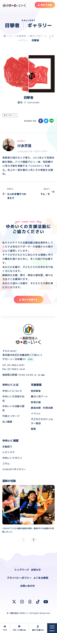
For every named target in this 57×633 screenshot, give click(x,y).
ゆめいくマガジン (12, 457)
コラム (6, 463)
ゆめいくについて (12, 390)
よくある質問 (40, 577)
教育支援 (36, 402)
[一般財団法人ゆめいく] (8, 36)
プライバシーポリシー (19, 577)
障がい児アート (39, 396)
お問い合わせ (27, 585)
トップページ (21, 569)
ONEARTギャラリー (14, 469)
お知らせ (36, 569)
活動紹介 (7, 446)
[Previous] (23, 539)
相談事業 (36, 390)
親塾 (33, 428)
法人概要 (7, 421)
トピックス (8, 452)
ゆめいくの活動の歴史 (13, 408)
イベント (36, 413)
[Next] (33, 539)
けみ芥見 (24, 146)
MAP (30, 359)
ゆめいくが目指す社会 (13, 398)
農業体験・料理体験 (42, 407)
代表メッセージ (11, 415)
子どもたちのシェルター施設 (42, 421)
